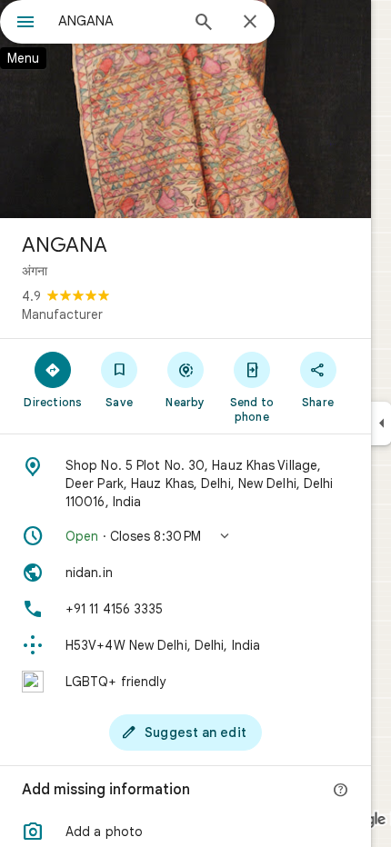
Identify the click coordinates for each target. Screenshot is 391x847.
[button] (185, 536)
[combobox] (118, 21)
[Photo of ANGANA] (185, 109)
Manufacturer (62, 314)
